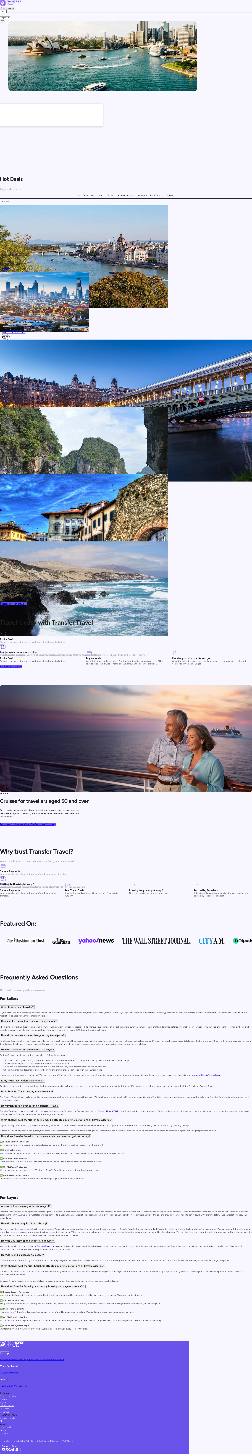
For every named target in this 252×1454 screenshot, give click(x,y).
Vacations (50, 1359)
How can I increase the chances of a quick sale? (29, 1021)
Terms (5, 1446)
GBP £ (3, 11)
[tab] (83, 195)
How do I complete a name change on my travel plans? (32, 1035)
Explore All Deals (10, 666)
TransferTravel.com (46, 1246)
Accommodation (8, 1359)
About (3, 1379)
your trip (7, 8)
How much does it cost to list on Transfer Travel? (29, 1105)
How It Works (112, 1111)
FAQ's (16, 1386)
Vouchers (59, 1359)
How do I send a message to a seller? (22, 1254)
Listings (4, 1353)
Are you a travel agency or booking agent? (25, 1206)
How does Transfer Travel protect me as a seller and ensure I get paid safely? (45, 1136)
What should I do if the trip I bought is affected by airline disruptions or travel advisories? (52, 1265)
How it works (6, 1386)
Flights (27, 1359)
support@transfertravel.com (206, 1075)
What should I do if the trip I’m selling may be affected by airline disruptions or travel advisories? (56, 1119)
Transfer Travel (9, 1366)
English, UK (5, 18)
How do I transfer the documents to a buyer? (27, 1049)
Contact (23, 1386)
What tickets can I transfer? (17, 1007)
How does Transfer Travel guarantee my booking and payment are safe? (43, 1286)
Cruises (20, 1359)
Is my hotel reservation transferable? (22, 1080)
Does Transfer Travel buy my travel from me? (27, 1091)
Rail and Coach (38, 1359)
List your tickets (7, 1372)
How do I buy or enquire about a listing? (24, 1223)
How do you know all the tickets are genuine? (27, 1240)
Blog (17, 1372)
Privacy (15, 1446)
